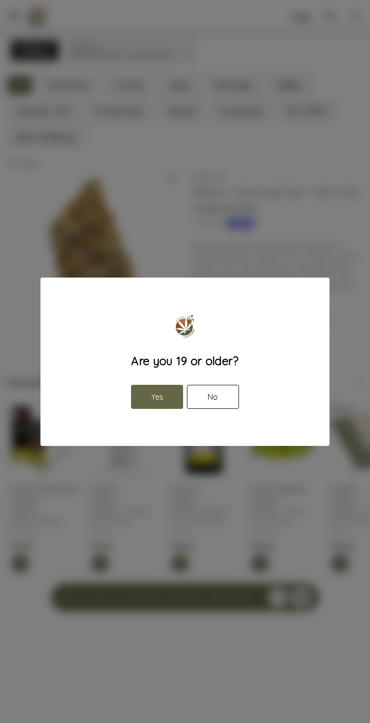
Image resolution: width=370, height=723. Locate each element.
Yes (157, 397)
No (213, 397)
